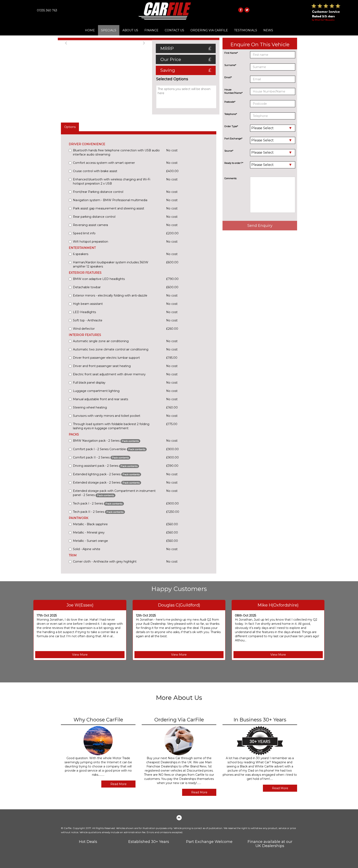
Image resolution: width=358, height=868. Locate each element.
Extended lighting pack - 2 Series (106, 474)
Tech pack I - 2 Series (97, 503)
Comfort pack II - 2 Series (101, 457)
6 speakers (80, 254)
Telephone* (230, 114)
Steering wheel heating (90, 407)
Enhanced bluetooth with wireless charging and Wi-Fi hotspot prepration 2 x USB (111, 181)
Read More (118, 784)
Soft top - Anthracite (87, 320)
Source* (228, 150)
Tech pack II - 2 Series (98, 512)
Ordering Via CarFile (209, 30)
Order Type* (231, 126)
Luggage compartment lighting (96, 391)
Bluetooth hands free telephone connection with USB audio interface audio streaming (116, 152)
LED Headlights (84, 312)
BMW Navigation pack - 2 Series (106, 441)
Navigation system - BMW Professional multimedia (110, 200)
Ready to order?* (233, 163)
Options (70, 127)
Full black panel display (89, 382)
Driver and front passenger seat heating (102, 366)
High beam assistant (88, 304)
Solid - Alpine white (86, 549)
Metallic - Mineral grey (89, 532)
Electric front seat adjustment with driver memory (109, 374)
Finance (151, 30)
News (268, 30)
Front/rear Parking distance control (98, 192)
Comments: (230, 178)
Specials (108, 30)
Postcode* (229, 101)
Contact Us (174, 30)
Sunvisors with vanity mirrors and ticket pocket (106, 416)
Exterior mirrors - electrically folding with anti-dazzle (110, 295)
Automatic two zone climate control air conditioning (110, 349)
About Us (130, 30)
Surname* (230, 65)
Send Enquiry (259, 225)
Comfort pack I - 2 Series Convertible (109, 449)
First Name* (231, 52)
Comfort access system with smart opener (104, 163)
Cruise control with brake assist (95, 171)
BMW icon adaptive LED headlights (99, 279)
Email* (228, 77)
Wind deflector (84, 329)
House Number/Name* (233, 91)
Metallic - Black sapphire (90, 524)
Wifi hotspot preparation (90, 241)
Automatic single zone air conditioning (101, 341)
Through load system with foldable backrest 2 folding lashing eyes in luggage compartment (111, 426)
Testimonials (245, 30)
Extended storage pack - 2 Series (106, 482)
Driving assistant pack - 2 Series (105, 466)
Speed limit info (84, 233)
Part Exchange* (233, 138)
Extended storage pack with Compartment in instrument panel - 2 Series (114, 493)
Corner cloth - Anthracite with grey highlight (105, 561)
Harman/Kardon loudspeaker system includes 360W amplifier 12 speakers (110, 264)
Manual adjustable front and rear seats (100, 399)
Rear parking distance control (94, 217)
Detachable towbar (87, 287)
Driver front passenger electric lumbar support (106, 358)
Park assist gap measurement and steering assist (108, 208)
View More (80, 654)
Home (90, 30)
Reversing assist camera (90, 225)
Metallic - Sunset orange (90, 541)
